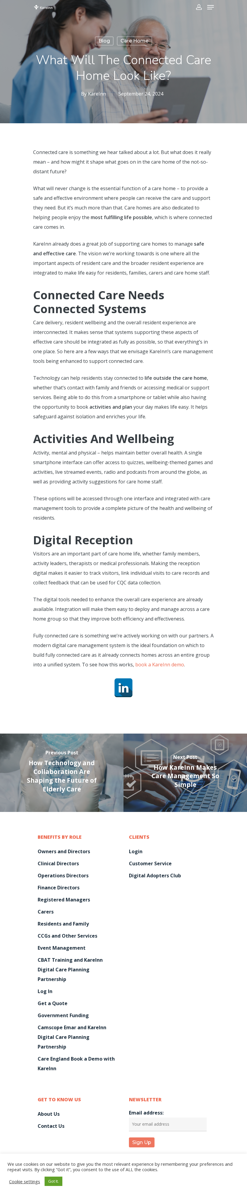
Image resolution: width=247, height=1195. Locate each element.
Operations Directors (63, 875)
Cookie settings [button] (24, 1181)
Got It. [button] (53, 1181)
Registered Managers (64, 899)
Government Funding (63, 1015)
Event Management (62, 948)
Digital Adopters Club (155, 875)
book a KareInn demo (159, 664)
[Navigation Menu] (210, 7)
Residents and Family (63, 923)
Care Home (134, 41)
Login (135, 851)
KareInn (97, 93)
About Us (49, 1114)
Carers (46, 911)
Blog (104, 41)
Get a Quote (52, 1003)
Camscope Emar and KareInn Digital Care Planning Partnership (72, 1037)
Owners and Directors (64, 851)
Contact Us (51, 1126)
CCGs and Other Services (67, 935)
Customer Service (150, 863)
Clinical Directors (58, 863)
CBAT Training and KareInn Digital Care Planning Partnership (70, 970)
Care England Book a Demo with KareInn (76, 1063)
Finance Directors (59, 887)
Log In (45, 991)
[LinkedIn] (123, 687)
